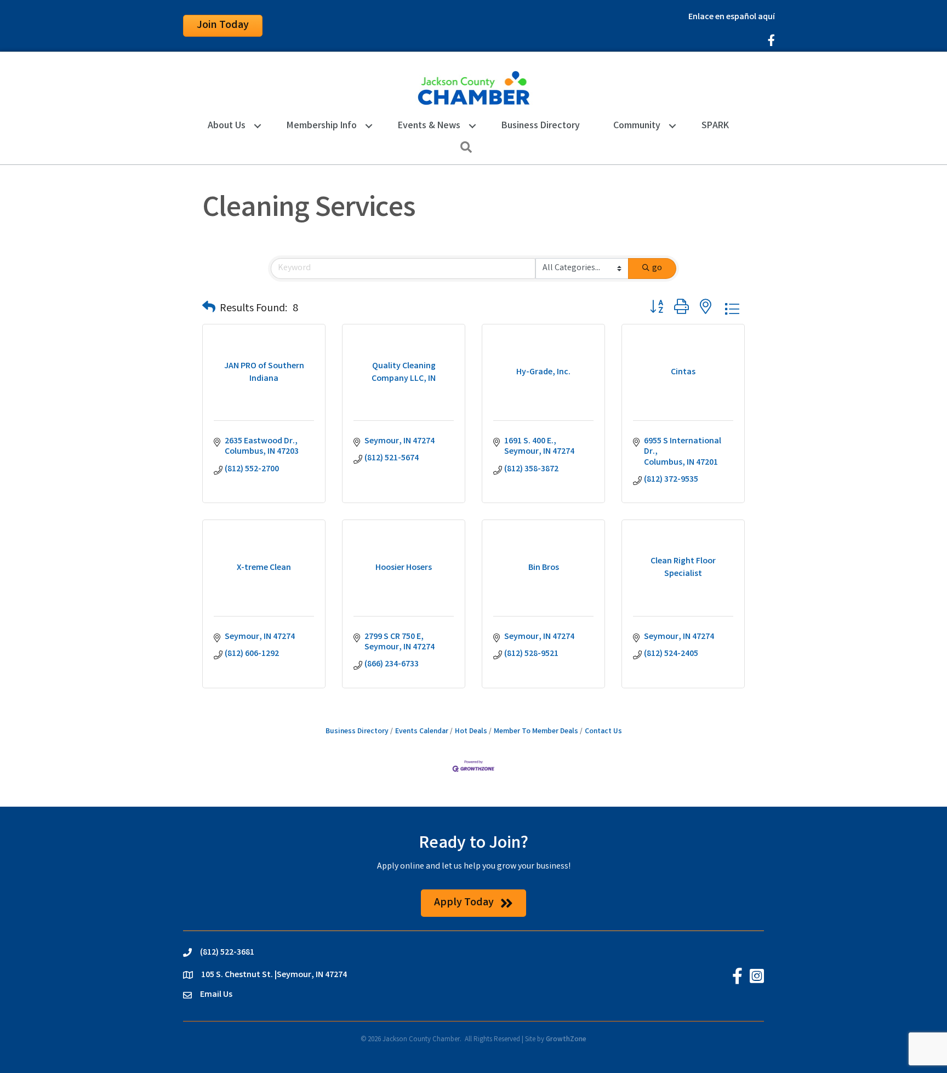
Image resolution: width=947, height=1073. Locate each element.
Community (636, 126)
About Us (227, 126)
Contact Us (603, 731)
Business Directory (540, 126)
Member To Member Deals (536, 731)
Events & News (429, 126)
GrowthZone (566, 1040)
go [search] (657, 268)
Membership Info (322, 126)
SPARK (715, 126)
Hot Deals (471, 731)
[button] (208, 309)
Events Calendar (421, 731)
